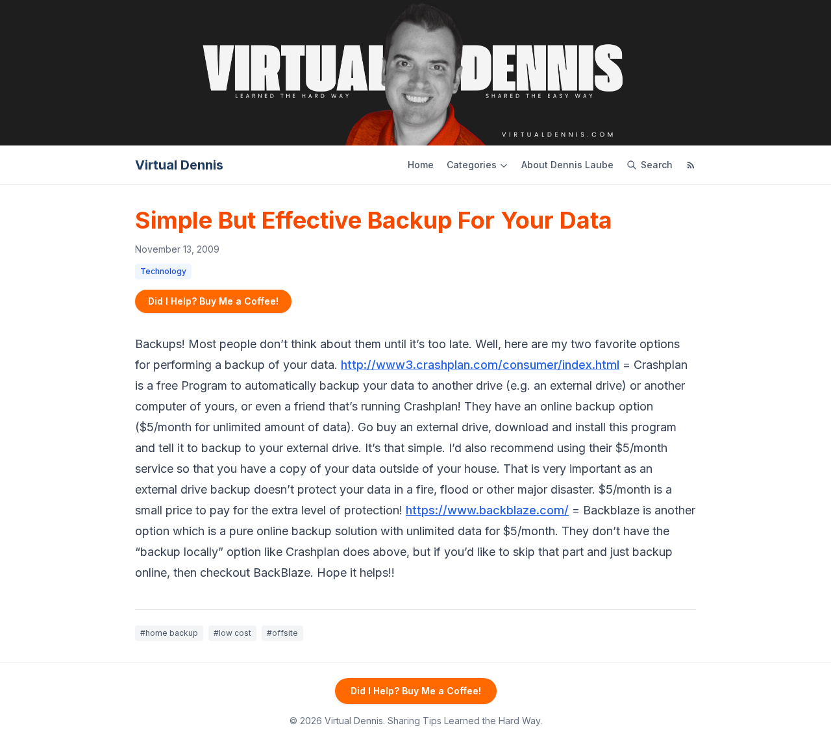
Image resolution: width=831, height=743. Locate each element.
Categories (472, 164)
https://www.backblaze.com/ (487, 510)
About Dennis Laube (567, 164)
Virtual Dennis (179, 165)
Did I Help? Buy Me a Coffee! (213, 301)
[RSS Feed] (691, 165)
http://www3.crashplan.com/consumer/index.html (480, 365)
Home (421, 164)
